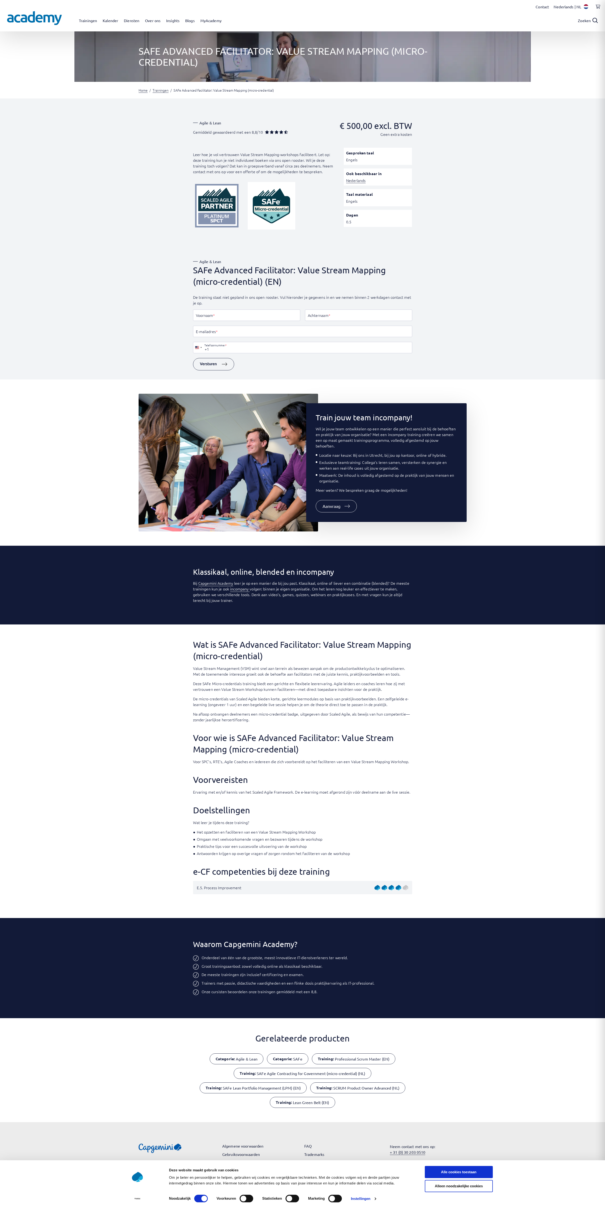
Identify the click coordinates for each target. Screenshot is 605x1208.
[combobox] (198, 347)
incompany (240, 588)
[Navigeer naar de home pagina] (34, 18)
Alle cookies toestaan (458, 1172)
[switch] (246, 1198)
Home (143, 90)
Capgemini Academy (215, 583)
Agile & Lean (210, 122)
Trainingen (161, 90)
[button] (213, 364)
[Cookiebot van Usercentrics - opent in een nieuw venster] (137, 1198)
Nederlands (356, 180)
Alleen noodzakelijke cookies (459, 1186)
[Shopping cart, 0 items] (596, 9)
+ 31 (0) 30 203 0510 (407, 1152)
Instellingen (360, 1199)
